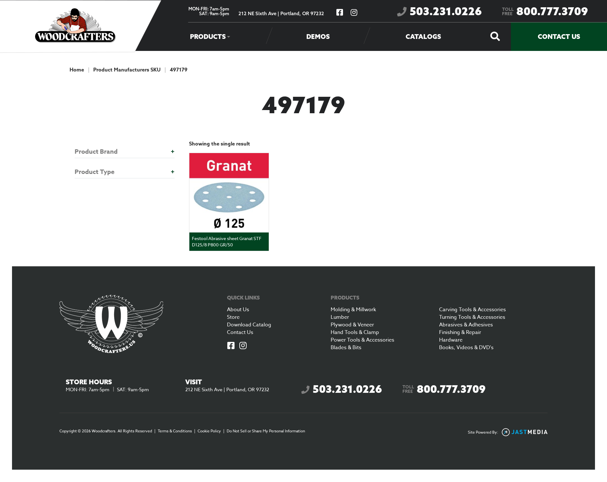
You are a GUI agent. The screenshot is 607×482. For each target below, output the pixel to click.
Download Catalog (249, 325)
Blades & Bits (346, 347)
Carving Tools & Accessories (472, 309)
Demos (318, 36)
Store (233, 317)
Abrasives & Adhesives (466, 325)
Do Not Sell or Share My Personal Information (266, 431)
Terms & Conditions (175, 431)
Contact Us (559, 36)
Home (77, 70)
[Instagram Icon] (243, 346)
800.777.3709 (545, 11)
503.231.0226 (446, 11)
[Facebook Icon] (231, 346)
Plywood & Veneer (352, 325)
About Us (238, 309)
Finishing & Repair (460, 332)
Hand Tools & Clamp (355, 332)
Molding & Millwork (353, 309)
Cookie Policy (209, 431)
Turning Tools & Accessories (472, 317)
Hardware (451, 340)
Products (208, 36)
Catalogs (423, 36)
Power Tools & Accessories (362, 340)
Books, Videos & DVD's (466, 347)
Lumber (340, 317)
